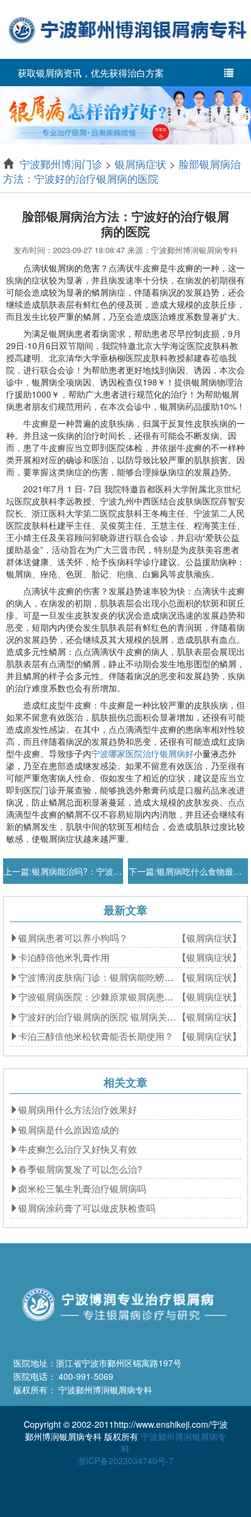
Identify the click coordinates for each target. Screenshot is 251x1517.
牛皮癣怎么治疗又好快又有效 (77, 1148)
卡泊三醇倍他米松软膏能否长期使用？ (96, 1036)
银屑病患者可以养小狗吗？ (73, 937)
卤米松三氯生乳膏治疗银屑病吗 (82, 1188)
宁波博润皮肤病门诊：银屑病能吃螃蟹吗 (100, 977)
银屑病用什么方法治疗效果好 (77, 1109)
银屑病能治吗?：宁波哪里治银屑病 (98, 871)
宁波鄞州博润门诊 (60, 163)
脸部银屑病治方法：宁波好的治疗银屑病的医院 (122, 171)
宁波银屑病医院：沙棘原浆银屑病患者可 (100, 996)
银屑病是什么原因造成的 (68, 1129)
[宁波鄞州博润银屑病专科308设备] (125, 114)
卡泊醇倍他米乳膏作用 (64, 957)
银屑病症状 (140, 163)
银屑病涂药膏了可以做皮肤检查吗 (86, 1207)
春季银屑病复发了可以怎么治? (80, 1168)
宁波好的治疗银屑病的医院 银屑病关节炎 (101, 1016)
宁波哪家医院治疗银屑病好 (142, 753)
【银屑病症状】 (209, 937)
